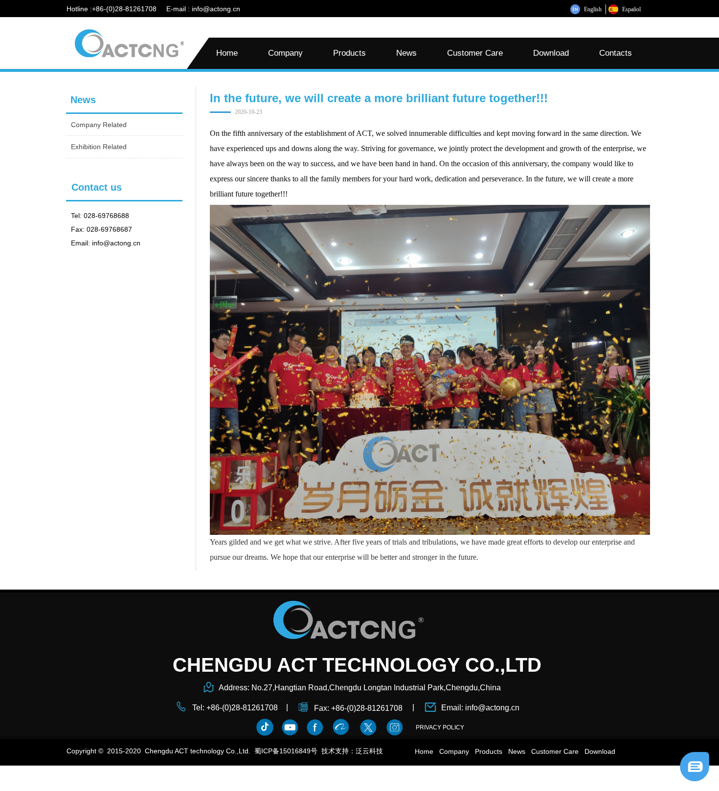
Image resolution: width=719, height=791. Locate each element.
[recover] (694, 766)
